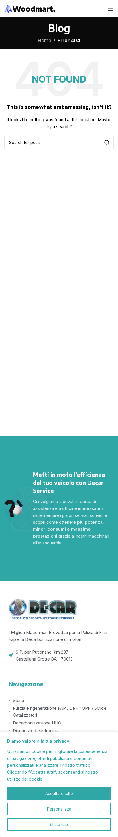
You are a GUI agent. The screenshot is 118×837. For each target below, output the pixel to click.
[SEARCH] (107, 142)
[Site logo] (30, 8)
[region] (59, 784)
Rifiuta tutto (59, 824)
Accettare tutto (59, 793)
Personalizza (59, 808)
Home (44, 40)
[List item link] (59, 656)
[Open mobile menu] (111, 8)
